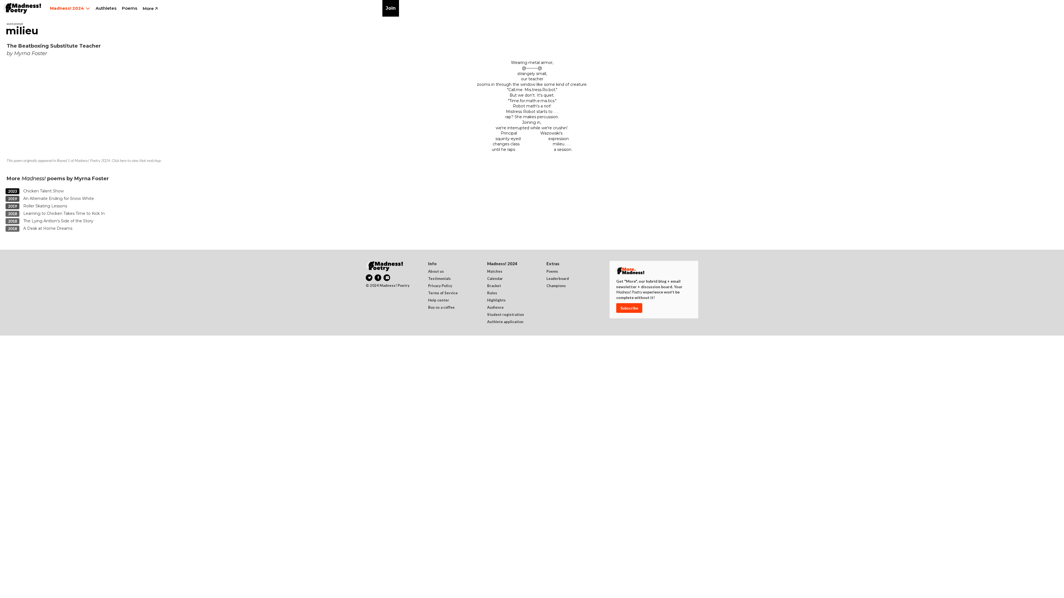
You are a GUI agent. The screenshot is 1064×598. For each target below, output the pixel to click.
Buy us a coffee (441, 308)
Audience (495, 308)
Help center (438, 300)
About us (436, 272)
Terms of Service (443, 293)
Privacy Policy (440, 286)
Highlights (496, 300)
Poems (552, 272)
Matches (494, 272)
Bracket (494, 286)
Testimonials (439, 279)
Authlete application (505, 322)
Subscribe (629, 308)
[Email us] (386, 277)
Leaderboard (557, 279)
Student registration (505, 315)
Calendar (495, 279)
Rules (492, 293)
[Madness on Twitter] (369, 277)
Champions (556, 286)
